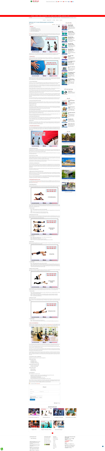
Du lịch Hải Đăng (55, 439)
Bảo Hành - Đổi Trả (47, 439)
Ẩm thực (54, 443)
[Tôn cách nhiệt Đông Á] (64, 57)
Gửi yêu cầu (32, 399)
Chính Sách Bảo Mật (47, 443)
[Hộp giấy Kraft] (64, 121)
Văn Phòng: (70, 447)
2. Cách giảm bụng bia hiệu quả (35, 28)
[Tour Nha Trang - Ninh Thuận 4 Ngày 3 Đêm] (64, 82)
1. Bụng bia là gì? (33, 27)
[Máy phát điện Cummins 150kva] (64, 45)
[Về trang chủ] (35, 1)
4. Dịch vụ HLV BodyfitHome (34, 31)
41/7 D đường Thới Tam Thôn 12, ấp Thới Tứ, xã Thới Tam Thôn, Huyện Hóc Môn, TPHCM (70, 446)
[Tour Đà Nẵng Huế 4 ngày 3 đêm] (64, 63)
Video (54, 448)
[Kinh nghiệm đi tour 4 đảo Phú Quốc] (64, 75)
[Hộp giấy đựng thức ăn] (64, 115)
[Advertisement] (52, 9)
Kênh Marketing (33, 438)
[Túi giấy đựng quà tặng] (64, 103)
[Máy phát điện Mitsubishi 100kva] (64, 39)
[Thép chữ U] (64, 92)
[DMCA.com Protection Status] (47, 444)
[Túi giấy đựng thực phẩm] (64, 109)
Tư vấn (54, 441)
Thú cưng (54, 444)
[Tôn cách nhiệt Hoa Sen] (64, 68)
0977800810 (61, 1)
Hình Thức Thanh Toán (47, 440)
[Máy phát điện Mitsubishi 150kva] (64, 51)
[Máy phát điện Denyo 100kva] (64, 27)
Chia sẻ (30, 24)
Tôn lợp (54, 440)
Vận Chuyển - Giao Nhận (47, 441)
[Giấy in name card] (64, 125)
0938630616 (66, 1)
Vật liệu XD (54, 445)
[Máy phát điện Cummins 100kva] (64, 33)
